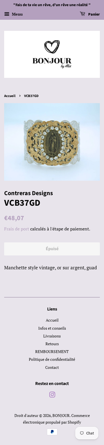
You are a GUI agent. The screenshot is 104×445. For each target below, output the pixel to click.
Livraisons (52, 336)
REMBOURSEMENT (52, 351)
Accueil (10, 95)
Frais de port (16, 229)
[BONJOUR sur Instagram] (52, 395)
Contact (52, 367)
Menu (17, 14)
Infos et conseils (52, 328)
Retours (52, 343)
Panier (93, 14)
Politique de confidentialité (52, 359)
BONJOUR (61, 415)
